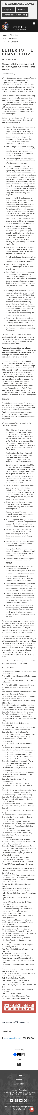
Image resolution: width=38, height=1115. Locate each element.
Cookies (19, 1075)
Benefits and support (10, 38)
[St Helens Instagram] (25, 1101)
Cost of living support (10, 41)
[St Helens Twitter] (11, 1101)
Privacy (19, 1080)
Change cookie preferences (14, 15)
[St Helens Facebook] (16, 1101)
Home (4, 35)
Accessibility (19, 1084)
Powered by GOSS (19, 1109)
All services (14, 35)
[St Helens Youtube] (20, 1101)
